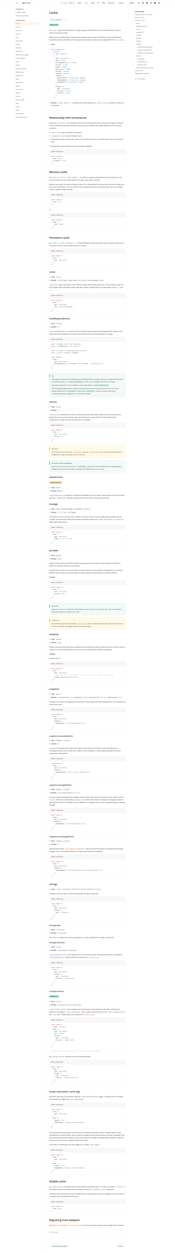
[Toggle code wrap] (120, 50)
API (98, 3)
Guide (79, 3)
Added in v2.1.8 (54, 996)
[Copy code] (123, 50)
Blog (103, 3)
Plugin (92, 3)
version (119, 466)
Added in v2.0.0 (54, 25)
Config (86, 3)
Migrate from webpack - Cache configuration (67, 1225)
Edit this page (53, 1232)
